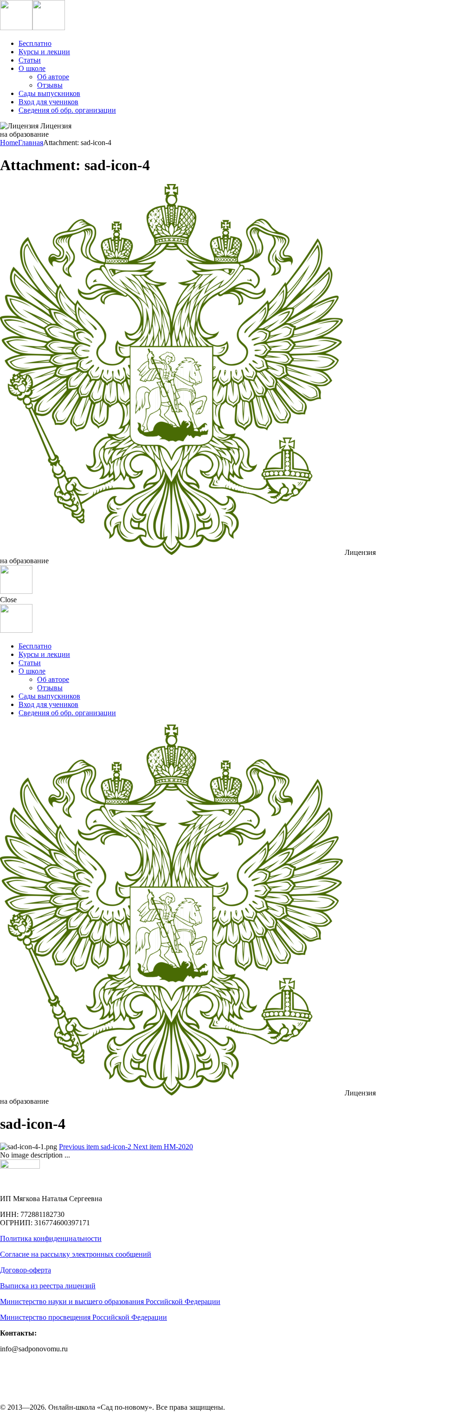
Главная (30, 142)
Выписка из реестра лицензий (48, 1286)
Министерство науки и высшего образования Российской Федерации (110, 1301)
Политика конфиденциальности (51, 1238)
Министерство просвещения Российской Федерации (83, 1317)
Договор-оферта (25, 1270)
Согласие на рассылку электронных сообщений (75, 1254)
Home (9, 142)
